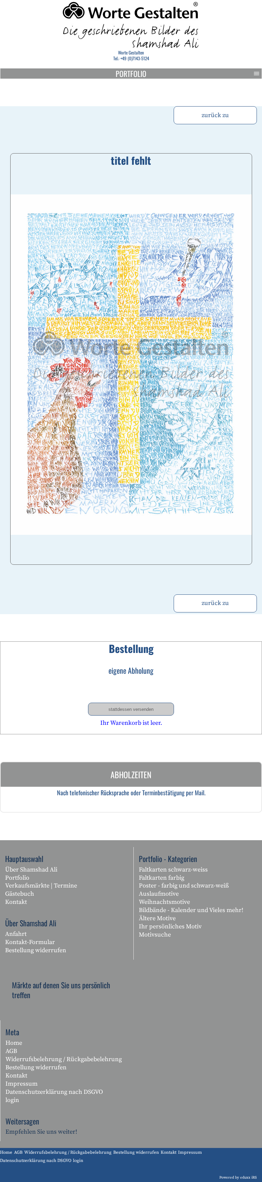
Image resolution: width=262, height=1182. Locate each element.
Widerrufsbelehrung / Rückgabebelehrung (63, 1059)
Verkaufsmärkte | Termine (41, 886)
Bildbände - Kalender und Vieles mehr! (191, 910)
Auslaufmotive (159, 894)
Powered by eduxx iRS (238, 1177)
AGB (11, 1051)
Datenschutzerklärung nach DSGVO (54, 1092)
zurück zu (215, 115)
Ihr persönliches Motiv (170, 926)
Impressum (21, 1084)
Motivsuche (155, 935)
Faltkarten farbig (161, 878)
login (12, 1100)
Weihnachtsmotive (164, 902)
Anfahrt (16, 934)
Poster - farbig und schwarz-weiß (184, 886)
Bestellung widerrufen (35, 950)
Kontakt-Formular (30, 942)
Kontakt (16, 902)
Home (13, 1043)
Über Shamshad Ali (31, 870)
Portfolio (131, 73)
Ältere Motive (157, 918)
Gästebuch (19, 894)
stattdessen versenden (131, 709)
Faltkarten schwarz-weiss (173, 870)
